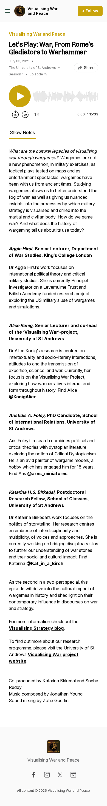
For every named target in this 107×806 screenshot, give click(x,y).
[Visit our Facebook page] (33, 774)
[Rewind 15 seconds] (15, 114)
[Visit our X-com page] (60, 774)
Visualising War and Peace (42, 11)
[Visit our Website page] (73, 774)
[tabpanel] (53, 428)
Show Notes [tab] (22, 132)
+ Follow (90, 10)
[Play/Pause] (20, 96)
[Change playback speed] (36, 114)
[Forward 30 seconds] (25, 114)
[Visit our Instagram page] (47, 774)
